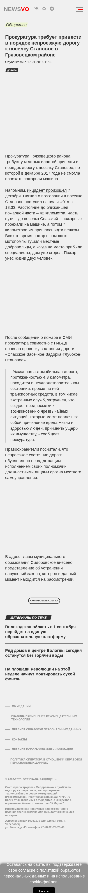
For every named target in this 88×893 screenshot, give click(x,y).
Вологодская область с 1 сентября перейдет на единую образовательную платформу (40, 632)
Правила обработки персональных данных (46, 729)
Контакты (19, 739)
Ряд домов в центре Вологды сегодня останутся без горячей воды (43, 653)
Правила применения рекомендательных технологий (44, 718)
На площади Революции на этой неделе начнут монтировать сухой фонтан (40, 674)
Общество (16, 24)
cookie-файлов (44, 882)
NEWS (16, 8)
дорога (12, 70)
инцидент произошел (47, 190)
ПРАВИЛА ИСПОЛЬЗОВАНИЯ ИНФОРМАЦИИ (42, 749)
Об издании (21, 706)
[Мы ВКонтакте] (36, 8)
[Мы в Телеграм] (51, 8)
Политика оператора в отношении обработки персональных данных (46, 761)
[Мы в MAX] (44, 8)
